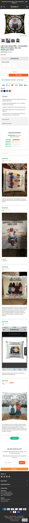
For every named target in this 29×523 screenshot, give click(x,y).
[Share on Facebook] (2, 91)
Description (4, 96)
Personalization (5, 119)
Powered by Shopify (14, 520)
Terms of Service (12, 516)
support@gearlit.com (8, 493)
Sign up (22, 462)
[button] (4, 52)
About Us (6, 516)
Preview (14, 72)
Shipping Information (6, 123)
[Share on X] (4, 91)
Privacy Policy (20, 516)
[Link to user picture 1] (14, 180)
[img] (5, 158)
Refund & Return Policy (19, 517)
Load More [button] (14, 438)
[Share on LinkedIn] (7, 91)
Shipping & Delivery (9, 517)
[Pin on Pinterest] (10, 91)
